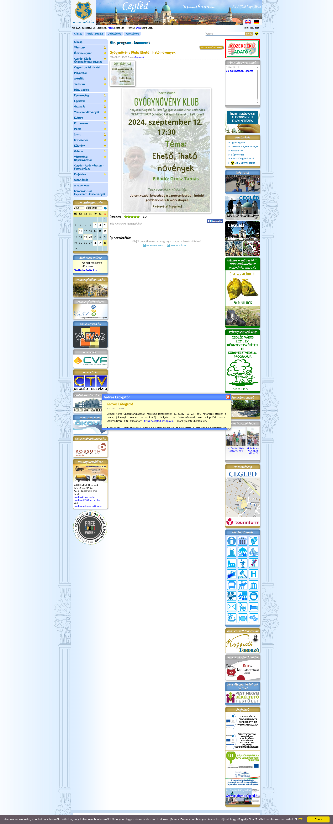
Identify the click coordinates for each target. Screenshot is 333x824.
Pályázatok (80, 72)
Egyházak (79, 100)
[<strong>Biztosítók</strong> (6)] (242, 552)
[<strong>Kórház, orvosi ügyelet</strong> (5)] (253, 574)
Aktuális (79, 78)
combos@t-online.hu (84, 497)
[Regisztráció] (177, 245)
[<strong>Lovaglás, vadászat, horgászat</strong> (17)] (242, 585)
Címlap (78, 33)
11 (80, 231)
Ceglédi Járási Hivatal (87, 67)
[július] (104, 208)
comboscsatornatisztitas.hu (88, 506)
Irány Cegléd (81, 89)
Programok (139, 57)
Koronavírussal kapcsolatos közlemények (89, 192)
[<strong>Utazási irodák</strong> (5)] (231, 618)
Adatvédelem (82, 185)
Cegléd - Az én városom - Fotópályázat (89, 167)
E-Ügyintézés (237, 154)
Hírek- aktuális (95, 33)
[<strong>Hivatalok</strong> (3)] (231, 574)
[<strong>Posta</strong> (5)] (231, 607)
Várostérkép (132, 33)
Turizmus (79, 84)
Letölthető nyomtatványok (244, 146)
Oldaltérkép (114, 33)
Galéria (78, 151)
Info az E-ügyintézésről (243, 158)
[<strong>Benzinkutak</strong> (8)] (231, 552)
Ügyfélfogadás (238, 142)
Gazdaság (79, 106)
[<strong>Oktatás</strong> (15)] (242, 596)
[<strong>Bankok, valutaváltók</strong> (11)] (242, 541)
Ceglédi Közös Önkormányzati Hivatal (88, 60)
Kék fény (79, 145)
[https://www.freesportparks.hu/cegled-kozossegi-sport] (90, 543)
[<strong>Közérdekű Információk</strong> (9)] (231, 541)
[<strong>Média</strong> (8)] (231, 596)
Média (77, 128)
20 (90, 237)
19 (85, 237)
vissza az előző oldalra (211, 47)
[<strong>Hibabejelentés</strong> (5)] (253, 563)
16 (105, 231)
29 (100, 242)
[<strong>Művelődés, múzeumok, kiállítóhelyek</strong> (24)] (253, 585)
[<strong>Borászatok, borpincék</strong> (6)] (253, 541)
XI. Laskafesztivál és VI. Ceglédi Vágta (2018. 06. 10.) (256, 450)
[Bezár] (227, 397)
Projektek (80, 174)
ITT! (300, 819)
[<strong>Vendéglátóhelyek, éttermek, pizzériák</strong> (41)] (242, 618)
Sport (77, 134)
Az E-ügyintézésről (245, 162)
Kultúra (78, 117)
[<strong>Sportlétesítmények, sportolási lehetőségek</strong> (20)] (242, 607)
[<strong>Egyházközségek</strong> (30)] (231, 563)
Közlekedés (81, 140)
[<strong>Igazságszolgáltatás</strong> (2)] (242, 574)
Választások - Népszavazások (83, 158)
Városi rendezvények (86, 112)
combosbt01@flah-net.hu (87, 500)
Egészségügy (81, 95)
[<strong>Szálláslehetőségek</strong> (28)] (253, 607)
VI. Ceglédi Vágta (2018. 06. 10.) (236, 449)
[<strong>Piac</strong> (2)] (253, 596)
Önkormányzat (83, 53)
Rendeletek (237, 150)
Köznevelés (81, 123)
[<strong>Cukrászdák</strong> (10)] (253, 552)
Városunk (79, 47)
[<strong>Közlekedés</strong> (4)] (231, 585)
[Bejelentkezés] (153, 245)
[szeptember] (106, 208)
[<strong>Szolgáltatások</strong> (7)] (253, 618)
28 (95, 242)
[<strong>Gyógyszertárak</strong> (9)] (242, 563)
